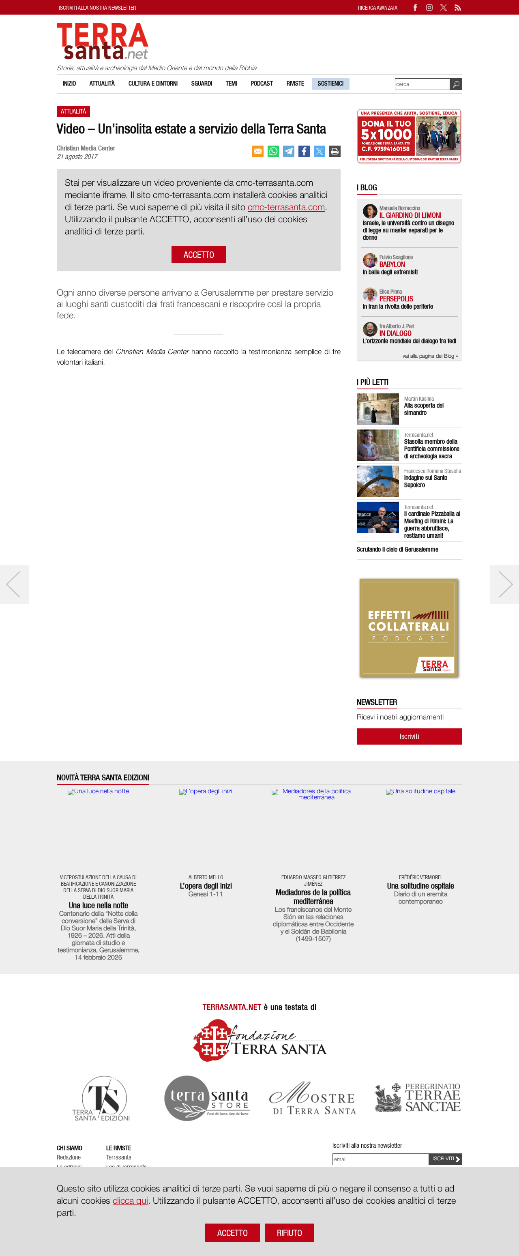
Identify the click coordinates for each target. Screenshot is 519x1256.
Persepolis (396, 298)
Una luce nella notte (98, 905)
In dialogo (396, 333)
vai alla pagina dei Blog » (430, 356)
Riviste (295, 83)
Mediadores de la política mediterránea (313, 896)
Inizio (69, 83)
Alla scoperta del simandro (424, 409)
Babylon (392, 264)
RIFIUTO (289, 1233)
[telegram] (288, 151)
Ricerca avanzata (377, 7)
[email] (258, 151)
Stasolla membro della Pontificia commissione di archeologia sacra (431, 449)
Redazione (69, 1157)
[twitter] (319, 151)
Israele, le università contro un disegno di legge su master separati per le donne (408, 230)
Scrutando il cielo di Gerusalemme (397, 549)
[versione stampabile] (335, 151)
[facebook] (304, 151)
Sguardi (201, 83)
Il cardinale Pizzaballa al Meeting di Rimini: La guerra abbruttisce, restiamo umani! (432, 524)
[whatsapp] (273, 151)
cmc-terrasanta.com (286, 208)
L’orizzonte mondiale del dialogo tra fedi (409, 341)
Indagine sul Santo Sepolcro (425, 481)
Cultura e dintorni (153, 83)
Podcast (262, 83)
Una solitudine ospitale (420, 886)
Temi (231, 83)
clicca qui (130, 1201)
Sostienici (330, 83)
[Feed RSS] (458, 7)
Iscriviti (409, 736)
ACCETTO (199, 254)
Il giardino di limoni (411, 215)
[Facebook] (416, 7)
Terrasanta (118, 1157)
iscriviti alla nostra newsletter (97, 7)
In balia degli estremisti (390, 272)
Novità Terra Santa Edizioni (103, 777)
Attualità (102, 83)
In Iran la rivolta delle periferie (398, 306)
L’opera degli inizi (206, 886)
